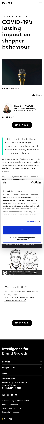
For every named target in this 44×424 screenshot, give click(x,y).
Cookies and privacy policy (12, 408)
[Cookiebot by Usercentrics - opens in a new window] (31, 182)
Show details (31, 222)
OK (22, 230)
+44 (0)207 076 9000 (12, 388)
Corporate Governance (11, 412)
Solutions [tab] (6, 362)
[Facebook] (12, 395)
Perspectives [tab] (8, 368)
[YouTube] (3, 395)
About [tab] (5, 373)
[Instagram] (7, 395)
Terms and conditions (10, 405)
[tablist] (22, 381)
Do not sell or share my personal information (22, 239)
